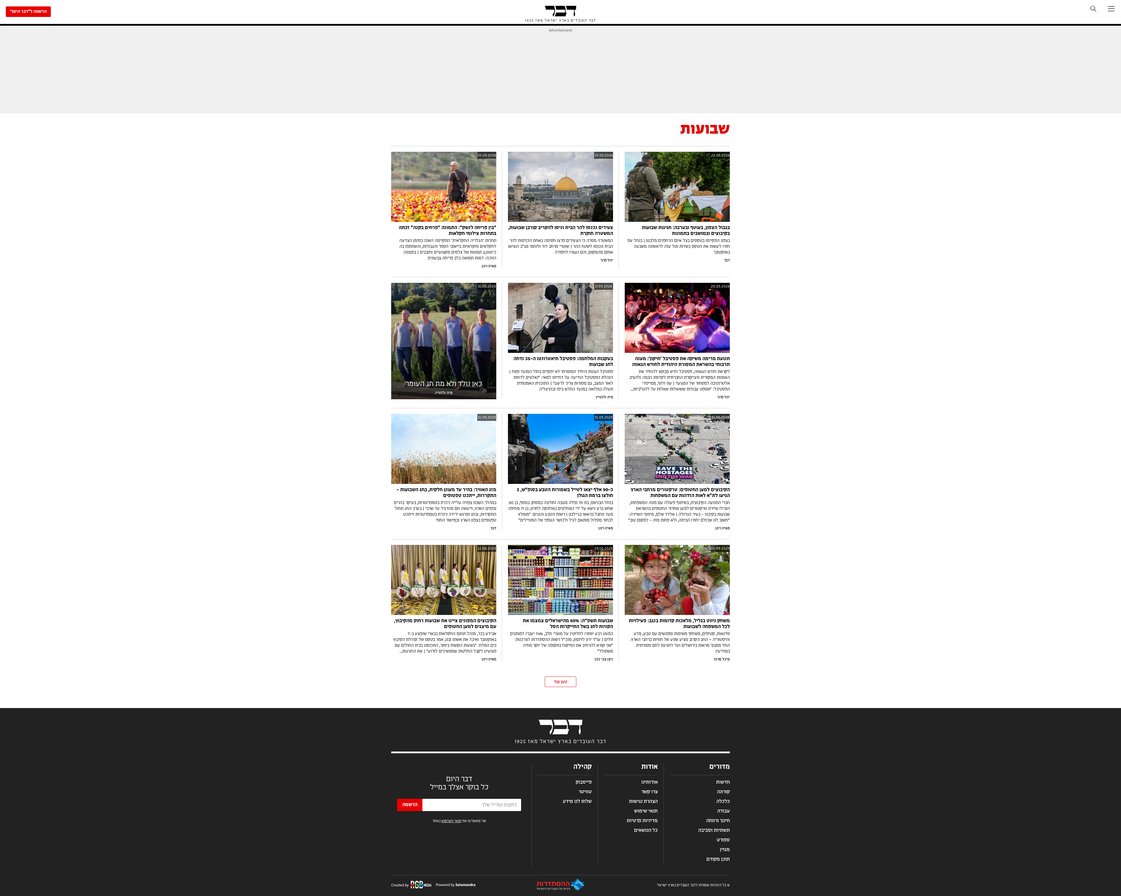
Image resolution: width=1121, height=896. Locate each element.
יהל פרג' (606, 260)
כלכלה (723, 801)
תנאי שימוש (646, 811)
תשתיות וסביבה (714, 830)
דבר (727, 260)
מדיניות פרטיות (642, 820)
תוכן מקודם (718, 859)
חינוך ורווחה (718, 820)
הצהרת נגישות (643, 801)
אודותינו (649, 782)
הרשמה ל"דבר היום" (28, 12)
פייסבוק (584, 782)
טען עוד (560, 682)
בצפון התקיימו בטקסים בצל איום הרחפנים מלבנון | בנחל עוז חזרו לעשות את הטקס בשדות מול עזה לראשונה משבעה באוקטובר (678, 246)
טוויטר (585, 791)
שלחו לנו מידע (577, 801)
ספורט (723, 840)
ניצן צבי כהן (604, 659)
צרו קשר (649, 791)
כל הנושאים (646, 830)
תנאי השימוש (451, 821)
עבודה (723, 811)
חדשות (723, 782)
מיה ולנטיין (604, 397)
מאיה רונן (489, 266)
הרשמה (409, 804)
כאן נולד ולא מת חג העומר (443, 384)
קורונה (723, 791)
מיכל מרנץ (722, 659)
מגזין (725, 849)
